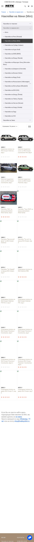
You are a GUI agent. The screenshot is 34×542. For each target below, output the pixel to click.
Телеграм (25, 2)
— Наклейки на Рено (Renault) (12, 36)
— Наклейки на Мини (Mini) (11, 41)
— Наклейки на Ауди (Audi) (11, 49)
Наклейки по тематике (17, 24)
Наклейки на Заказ (17, 120)
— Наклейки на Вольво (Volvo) (12, 73)
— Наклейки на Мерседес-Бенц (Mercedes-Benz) (16, 63)
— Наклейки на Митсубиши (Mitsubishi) (15, 86)
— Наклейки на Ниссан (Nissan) (13, 103)
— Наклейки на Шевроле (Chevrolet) (14, 68)
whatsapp (18, 2)
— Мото (5, 32)
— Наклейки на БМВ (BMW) (12, 54)
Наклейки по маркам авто (17, 28)
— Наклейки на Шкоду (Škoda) (12, 94)
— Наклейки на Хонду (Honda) (12, 107)
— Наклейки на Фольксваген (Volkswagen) (17, 82)
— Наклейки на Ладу (9, 111)
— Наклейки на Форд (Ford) (11, 77)
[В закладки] (15, 131)
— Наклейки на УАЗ (9, 116)
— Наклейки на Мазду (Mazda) (12, 58)
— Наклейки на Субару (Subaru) (13, 45)
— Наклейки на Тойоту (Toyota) (12, 99)
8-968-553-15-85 (9, 2)
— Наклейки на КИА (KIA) (11, 90)
